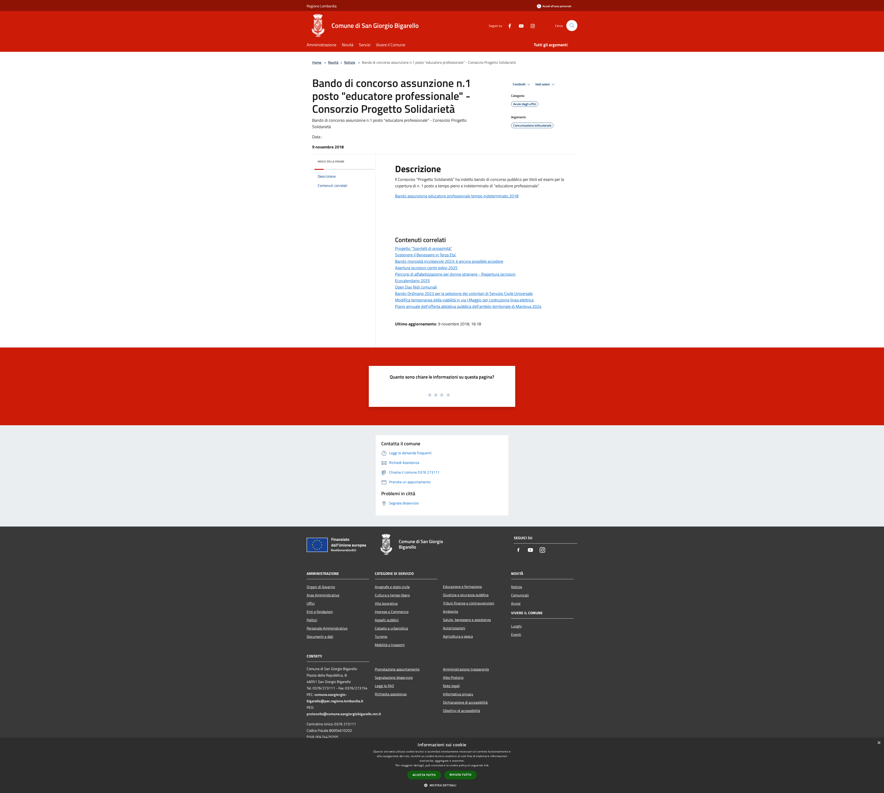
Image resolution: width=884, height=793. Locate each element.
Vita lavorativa (386, 603)
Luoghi (516, 626)
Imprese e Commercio (391, 611)
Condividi (519, 84)
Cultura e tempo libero (392, 595)
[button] (441, 785)
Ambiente (450, 611)
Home (316, 62)
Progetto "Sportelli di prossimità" (423, 248)
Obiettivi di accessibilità (461, 710)
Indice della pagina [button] (331, 161)
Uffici (311, 603)
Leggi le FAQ (384, 686)
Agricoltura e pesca (458, 636)
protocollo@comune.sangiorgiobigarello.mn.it (344, 714)
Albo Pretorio (453, 677)
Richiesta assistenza (391, 694)
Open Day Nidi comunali (416, 287)
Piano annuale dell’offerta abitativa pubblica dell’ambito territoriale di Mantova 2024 (468, 306)
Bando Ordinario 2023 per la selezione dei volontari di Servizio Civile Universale (464, 293)
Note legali (451, 686)
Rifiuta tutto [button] (460, 775)
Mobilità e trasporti (390, 645)
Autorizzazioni (454, 628)
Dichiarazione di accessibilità (465, 702)
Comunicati (520, 595)
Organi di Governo (321, 587)
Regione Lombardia (322, 6)
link (486, 765)
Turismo (381, 636)
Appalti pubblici (387, 620)
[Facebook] (507, 25)
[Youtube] (519, 25)
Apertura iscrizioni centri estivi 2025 (426, 268)
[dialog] (442, 765)
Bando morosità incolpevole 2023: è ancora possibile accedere (449, 261)
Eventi (516, 634)
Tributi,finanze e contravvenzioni (468, 603)
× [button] (879, 743)
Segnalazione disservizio (394, 677)
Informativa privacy (458, 694)
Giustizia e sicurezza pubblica (466, 595)
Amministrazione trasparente (466, 669)
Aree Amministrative (323, 595)
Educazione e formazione (462, 586)
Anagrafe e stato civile (392, 587)
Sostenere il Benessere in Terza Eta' (425, 255)
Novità (333, 62)
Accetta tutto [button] (424, 775)
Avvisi (516, 603)
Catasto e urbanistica (391, 628)
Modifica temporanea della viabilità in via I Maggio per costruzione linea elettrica (464, 300)
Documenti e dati (320, 636)
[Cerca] (571, 25)
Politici (312, 620)
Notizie (349, 62)
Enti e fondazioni (320, 611)
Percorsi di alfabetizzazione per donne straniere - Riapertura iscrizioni (455, 274)
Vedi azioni (542, 84)
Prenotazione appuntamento (397, 669)
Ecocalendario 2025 (412, 281)
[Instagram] (530, 25)
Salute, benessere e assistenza (467, 619)
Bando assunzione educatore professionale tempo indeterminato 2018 (456, 196)
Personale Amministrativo (327, 628)
